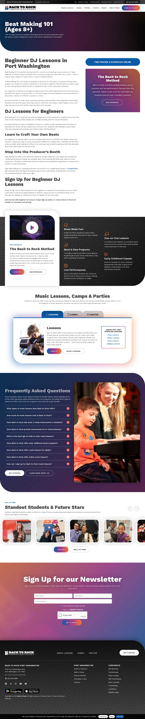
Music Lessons (67, 8)
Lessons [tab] (53, 314)
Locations (112, 689)
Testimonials (113, 672)
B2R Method (113, 669)
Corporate (114, 665)
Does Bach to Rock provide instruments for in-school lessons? (34, 429)
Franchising (95, 2)
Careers (77, 682)
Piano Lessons (113, 335)
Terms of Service (58, 696)
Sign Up (17, 272)
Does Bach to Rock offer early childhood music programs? (32, 443)
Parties (87, 8)
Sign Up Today (130, 8)
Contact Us (118, 2)
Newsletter (106, 2)
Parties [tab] (94, 314)
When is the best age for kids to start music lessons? (30, 436)
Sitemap (8, 698)
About (104, 8)
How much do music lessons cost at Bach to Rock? (29, 415)
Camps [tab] (74, 314)
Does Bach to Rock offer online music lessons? (27, 457)
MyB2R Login (83, 2)
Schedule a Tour (80, 679)
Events (96, 8)
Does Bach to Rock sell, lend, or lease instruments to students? (35, 422)
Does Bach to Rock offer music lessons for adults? (29, 450)
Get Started (14, 473)
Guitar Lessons (113, 338)
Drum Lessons (113, 341)
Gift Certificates (115, 679)
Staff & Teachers (80, 669)
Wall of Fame (114, 8)
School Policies (80, 675)
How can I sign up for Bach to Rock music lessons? (29, 464)
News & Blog (114, 675)
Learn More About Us (39, 473)
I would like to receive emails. (73, 606)
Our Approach (112, 102)
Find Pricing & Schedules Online (112, 62)
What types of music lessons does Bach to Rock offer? (31, 408)
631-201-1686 (133, 2)
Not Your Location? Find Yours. (15, 674)
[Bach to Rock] (20, 8)
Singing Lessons (113, 344)
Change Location (42, 2)
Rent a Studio (114, 682)
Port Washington (83, 665)
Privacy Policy (46, 696)
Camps (78, 8)
